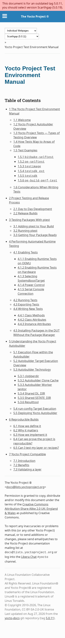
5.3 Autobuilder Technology (32, 370)
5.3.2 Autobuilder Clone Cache (38, 380)
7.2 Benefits (21, 465)
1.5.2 (31, 162)
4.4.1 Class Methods (31, 315)
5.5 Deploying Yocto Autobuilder (35, 413)
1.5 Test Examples (25, 150)
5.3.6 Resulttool (28, 402)
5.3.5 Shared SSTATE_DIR (34, 398)
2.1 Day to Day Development (32, 209)
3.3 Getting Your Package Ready (35, 235)
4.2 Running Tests (25, 300)
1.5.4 (31, 171)
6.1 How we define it (27, 426)
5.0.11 (50, 618)
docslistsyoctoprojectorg (25, 487)
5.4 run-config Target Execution (34, 409)
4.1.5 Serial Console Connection (31, 291)
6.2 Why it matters (25, 430)
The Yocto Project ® (35, 16)
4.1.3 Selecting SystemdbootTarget (31, 278)
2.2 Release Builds (25, 213)
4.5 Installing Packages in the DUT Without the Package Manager (36, 332)
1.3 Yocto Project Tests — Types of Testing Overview (36, 135)
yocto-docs (12, 618)
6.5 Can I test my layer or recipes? (36, 448)
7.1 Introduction (24, 461)
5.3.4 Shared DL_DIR (31, 393)
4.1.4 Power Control (31, 285)
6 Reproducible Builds (24, 419)
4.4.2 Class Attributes (32, 320)
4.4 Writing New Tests (28, 309)
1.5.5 (27, 176)
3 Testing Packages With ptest (29, 220)
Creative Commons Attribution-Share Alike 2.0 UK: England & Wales (31, 508)
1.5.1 (36, 157)
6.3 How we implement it (30, 435)
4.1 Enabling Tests (25, 252)
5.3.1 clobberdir (28, 376)
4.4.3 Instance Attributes (34, 324)
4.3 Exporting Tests (26, 304)
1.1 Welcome (22, 120)
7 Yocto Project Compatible (27, 454)
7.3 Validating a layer (27, 469)
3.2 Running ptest (25, 231)
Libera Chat (29, 557)
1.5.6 (37, 180)
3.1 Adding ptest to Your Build (33, 226)
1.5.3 (29, 166)
